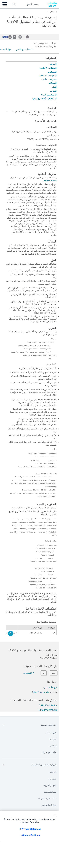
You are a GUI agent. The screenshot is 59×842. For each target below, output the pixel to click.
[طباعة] (10, 37)
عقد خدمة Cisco (41, 692)
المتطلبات (52, 72)
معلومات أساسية (49, 79)
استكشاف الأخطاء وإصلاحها (44, 98)
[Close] (54, 815)
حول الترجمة (5, 49)
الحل (54, 87)
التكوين (53, 91)
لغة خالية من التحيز (24, 49)
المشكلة (53, 83)
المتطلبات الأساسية (48, 68)
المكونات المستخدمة (47, 75)
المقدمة (53, 64)
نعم (53, 673)
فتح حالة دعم (50, 687)
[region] (29, 826)
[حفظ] (30, 37)
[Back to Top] (10, 633)
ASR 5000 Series (48, 705)
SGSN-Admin (50, 180)
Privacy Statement (31, 829)
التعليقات (27, 673)
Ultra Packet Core (47, 710)
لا (43, 673)
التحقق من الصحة (49, 94)
